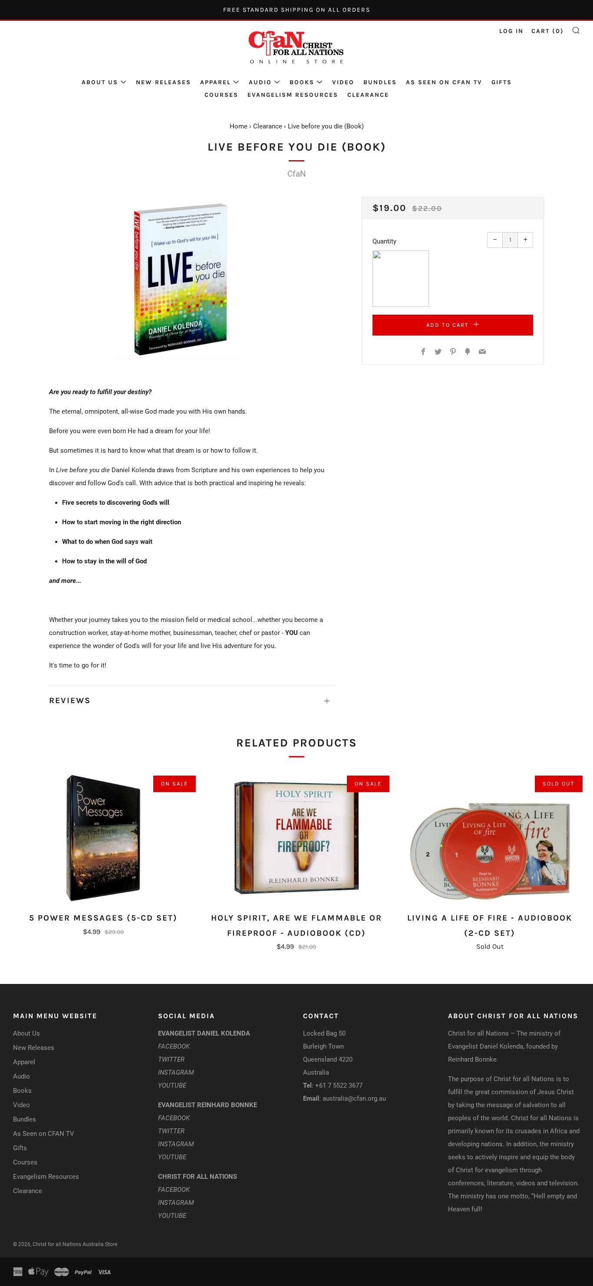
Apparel (215, 82)
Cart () (547, 31)
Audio (260, 82)
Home (238, 126)
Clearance (368, 95)
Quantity (384, 241)
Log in (511, 31)
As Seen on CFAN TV (444, 82)
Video (343, 82)
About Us (100, 82)
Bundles (380, 82)
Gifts (501, 82)
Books (302, 82)
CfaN (296, 174)
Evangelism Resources (292, 95)
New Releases (163, 82)
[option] (192, 278)
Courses (221, 95)
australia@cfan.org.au (354, 1098)
